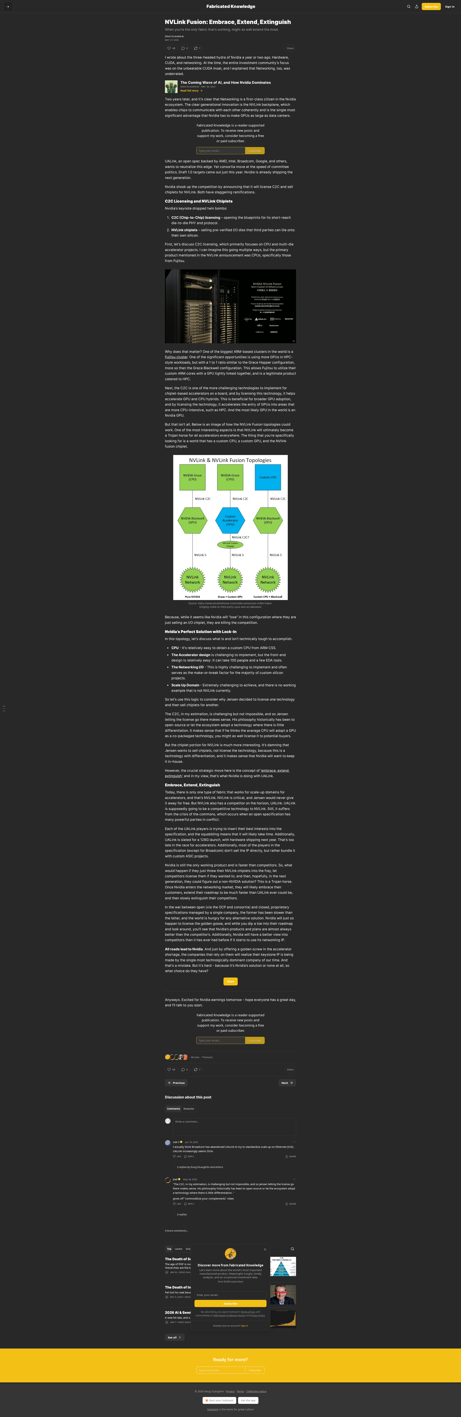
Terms (240, 1391)
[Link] (160, 201)
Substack (212, 1409)
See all (172, 1337)
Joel (175, 1179)
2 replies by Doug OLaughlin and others (200, 1167)
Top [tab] (169, 1249)
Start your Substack (221, 1400)
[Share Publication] (416, 6)
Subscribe (431, 6)
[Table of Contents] (3, 708)
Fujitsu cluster (176, 357)
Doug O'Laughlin (174, 36)
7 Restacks (207, 1057)
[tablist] (180, 1108)
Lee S (176, 1142)
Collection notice (256, 1391)
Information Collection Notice (229, 1315)
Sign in (450, 6)
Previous (179, 1083)
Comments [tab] (173, 1108)
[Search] (408, 6)
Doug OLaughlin (188, 1272)
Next (284, 1083)
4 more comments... (176, 1230)
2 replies (182, 1214)
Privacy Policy (257, 1315)
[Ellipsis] (294, 1142)
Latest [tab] (178, 1249)
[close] (265, 1249)
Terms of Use (248, 1311)
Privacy (230, 1391)
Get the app (248, 1400)
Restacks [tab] (188, 1108)
